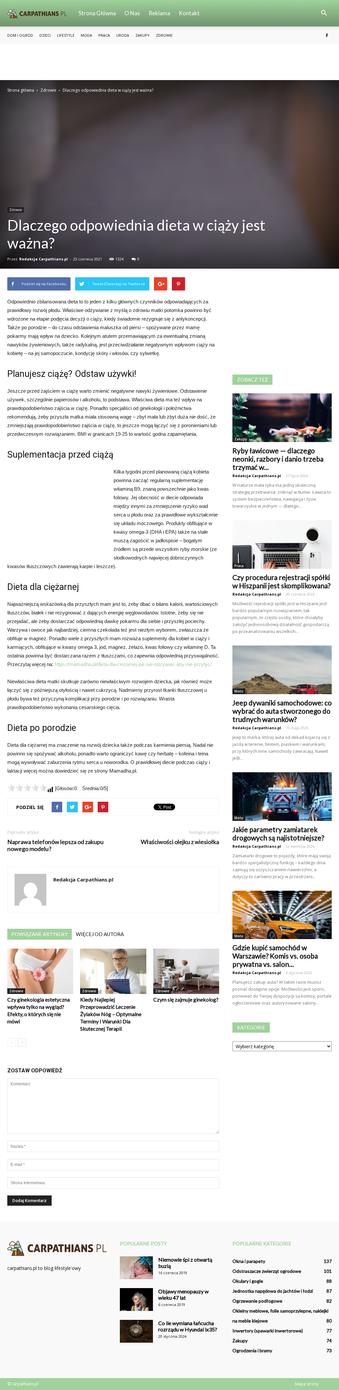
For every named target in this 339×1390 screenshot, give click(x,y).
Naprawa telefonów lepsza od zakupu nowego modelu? (55, 845)
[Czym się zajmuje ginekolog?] (186, 971)
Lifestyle (65, 35)
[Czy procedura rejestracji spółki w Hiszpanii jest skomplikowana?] (282, 544)
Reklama (159, 13)
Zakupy (142, 35)
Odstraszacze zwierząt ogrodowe (266, 1271)
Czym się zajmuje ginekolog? (185, 999)
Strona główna (97, 13)
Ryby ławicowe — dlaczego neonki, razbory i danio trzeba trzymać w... (277, 458)
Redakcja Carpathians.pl (43, 258)
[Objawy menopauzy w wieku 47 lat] (136, 1299)
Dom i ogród (20, 35)
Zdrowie (164, 35)
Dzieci (45, 35)
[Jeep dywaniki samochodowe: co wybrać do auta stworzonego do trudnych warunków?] (282, 670)
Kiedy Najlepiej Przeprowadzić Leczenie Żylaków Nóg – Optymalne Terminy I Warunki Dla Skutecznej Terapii (110, 1014)
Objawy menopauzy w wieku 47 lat (183, 1294)
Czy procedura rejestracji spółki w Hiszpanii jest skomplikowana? (281, 581)
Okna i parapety (248, 1261)
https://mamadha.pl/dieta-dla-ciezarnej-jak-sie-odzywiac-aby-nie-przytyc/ (133, 664)
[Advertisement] (169, 62)
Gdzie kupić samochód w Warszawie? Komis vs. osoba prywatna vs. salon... (275, 955)
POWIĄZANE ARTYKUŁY (39, 934)
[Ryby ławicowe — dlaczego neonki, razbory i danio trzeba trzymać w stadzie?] (282, 417)
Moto (238, 691)
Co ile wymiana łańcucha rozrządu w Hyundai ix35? (187, 1326)
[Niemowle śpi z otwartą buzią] (136, 1267)
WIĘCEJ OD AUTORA (100, 934)
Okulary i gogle (247, 1281)
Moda (86, 35)
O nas (132, 13)
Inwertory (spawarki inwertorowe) (267, 1330)
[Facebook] (327, 35)
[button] (324, 13)
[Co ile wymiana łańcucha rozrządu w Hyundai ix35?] (136, 1331)
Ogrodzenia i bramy (252, 1350)
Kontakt (189, 13)
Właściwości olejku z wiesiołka (180, 841)
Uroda (122, 35)
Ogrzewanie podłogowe (257, 1301)
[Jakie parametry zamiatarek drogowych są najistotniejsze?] (282, 796)
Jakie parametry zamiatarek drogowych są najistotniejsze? (278, 833)
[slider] (27, 788)
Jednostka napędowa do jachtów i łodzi (272, 1291)
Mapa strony (306, 1384)
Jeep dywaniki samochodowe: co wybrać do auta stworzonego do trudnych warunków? (282, 710)
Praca (104, 35)
